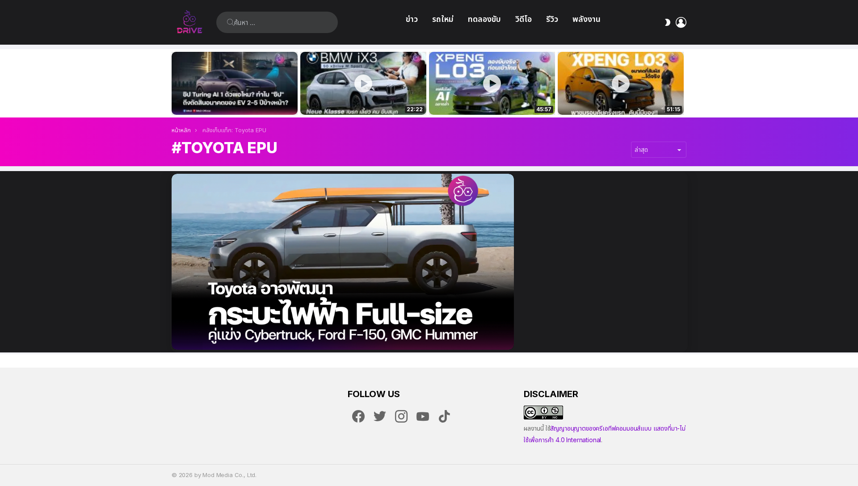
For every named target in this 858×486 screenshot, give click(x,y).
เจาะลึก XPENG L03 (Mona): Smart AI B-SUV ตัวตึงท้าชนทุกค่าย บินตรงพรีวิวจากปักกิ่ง (620, 98)
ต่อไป (681, 83)
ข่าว (412, 19)
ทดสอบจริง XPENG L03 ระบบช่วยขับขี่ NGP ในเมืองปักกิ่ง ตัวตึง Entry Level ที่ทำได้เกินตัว (487, 98)
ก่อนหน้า (176, 83)
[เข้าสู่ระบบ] (681, 22)
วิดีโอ (523, 19)
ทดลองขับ (484, 19)
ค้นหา (230, 22)
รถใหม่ (443, 19)
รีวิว (552, 19)
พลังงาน (586, 19)
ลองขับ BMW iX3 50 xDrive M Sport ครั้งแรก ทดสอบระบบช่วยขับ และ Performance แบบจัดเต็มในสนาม (358, 98)
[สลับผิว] (667, 22)
